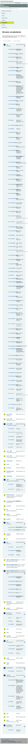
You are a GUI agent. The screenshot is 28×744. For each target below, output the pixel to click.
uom (7, 717)
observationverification (13, 259)
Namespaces (4, 27)
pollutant (12, 275)
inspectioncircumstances (13, 550)
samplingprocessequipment (13, 346)
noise (7, 663)
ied (7, 542)
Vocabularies (4, 22)
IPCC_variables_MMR (13, 529)
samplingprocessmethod (13, 348)
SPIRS (11, 701)
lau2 (7, 632)
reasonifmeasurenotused (13, 300)
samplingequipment (13, 328)
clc (10, 617)
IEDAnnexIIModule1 (11, 559)
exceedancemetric (13, 166)
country (11, 729)
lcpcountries (12, 645)
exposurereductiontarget (13, 174)
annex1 (11, 546)
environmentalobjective (13, 150)
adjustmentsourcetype (13, 49)
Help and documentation (6, 10)
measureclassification (13, 179)
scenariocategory (13, 355)
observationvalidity (13, 255)
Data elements (4, 17)
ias (7, 538)
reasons (12, 443)
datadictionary (10, 471)
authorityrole (13, 108)
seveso (8, 675)
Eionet (7, 8)
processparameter (13, 291)
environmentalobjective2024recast (13, 156)
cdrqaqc (12, 120)
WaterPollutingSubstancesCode (13, 596)
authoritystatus (13, 114)
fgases (8, 514)
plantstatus (12, 648)
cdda (7, 464)
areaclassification (13, 81)
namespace (12, 238)
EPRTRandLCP (10, 495)
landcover (9, 613)
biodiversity (9, 460)
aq (7, 44)
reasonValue (12, 685)
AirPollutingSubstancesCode (13, 576)
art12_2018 (9, 419)
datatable (12, 128)
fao (7, 509)
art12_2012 (9, 414)
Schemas (4, 20)
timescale (12, 389)
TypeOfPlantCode (13, 589)
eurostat (8, 506)
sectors (11, 653)
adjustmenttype (13, 53)
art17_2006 (9, 424)
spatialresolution (13, 363)
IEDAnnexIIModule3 (11, 564)
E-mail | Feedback (5, 739)
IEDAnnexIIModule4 (11, 570)
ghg (7, 522)
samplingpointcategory (13, 337)
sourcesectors (13, 358)
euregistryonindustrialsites (11, 501)
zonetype (12, 407)
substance (12, 706)
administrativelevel (13, 57)
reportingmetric (13, 308)
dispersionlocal (13, 132)
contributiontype (13, 125)
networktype (12, 243)
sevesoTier (12, 696)
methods (12, 439)
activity (11, 484)
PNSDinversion (13, 271)
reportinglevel (13, 304)
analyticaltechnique (13, 70)
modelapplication (13, 211)
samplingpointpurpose (13, 341)
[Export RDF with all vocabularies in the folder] (24, 46)
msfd (7, 658)
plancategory (13, 268)
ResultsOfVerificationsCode (13, 584)
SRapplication (13, 372)
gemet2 (8, 519)
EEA (7, 1)
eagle (11, 621)
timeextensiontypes (13, 384)
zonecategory (13, 404)
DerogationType (13, 581)
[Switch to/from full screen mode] (20, 3)
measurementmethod (13, 193)
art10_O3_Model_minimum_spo (13, 85)
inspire (8, 608)
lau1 (7, 629)
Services (3, 24)
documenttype (13, 142)
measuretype (13, 202)
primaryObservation (13, 278)
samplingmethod (13, 333)
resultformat (12, 318)
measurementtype (13, 198)
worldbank (9, 725)
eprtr (7, 479)
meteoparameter (13, 207)
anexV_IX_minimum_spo (13, 74)
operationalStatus (13, 679)
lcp (7, 640)
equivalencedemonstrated (13, 162)
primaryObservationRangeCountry (13, 286)
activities (12, 428)
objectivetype (13, 246)
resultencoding (13, 312)
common (8, 467)
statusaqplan (13, 380)
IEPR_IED (8, 602)
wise (7, 720)
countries (12, 436)
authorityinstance (13, 104)
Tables (3, 15)
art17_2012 (9, 451)
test (7, 713)
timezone (12, 398)
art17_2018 (9, 456)
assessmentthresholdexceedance (13, 96)
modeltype (12, 235)
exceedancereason (13, 170)
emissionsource (13, 146)
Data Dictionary (11, 8)
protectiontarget (13, 296)
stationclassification (13, 376)
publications (9, 667)
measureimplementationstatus (13, 184)
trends (11, 447)
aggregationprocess (13, 67)
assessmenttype (13, 100)
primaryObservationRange (13, 281)
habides (8, 534)
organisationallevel (13, 263)
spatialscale (12, 368)
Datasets (3, 13)
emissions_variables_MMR (13, 527)
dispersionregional (13, 137)
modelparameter (13, 226)
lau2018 (8, 636)
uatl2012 (12, 624)
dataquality (9, 476)
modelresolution (13, 230)
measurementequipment (13, 189)
